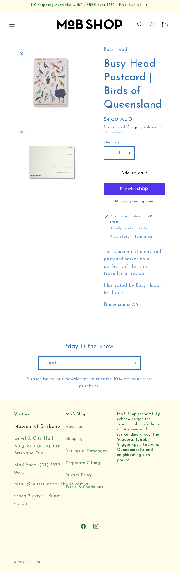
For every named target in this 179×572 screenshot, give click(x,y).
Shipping (135, 127)
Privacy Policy (78, 475)
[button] (12, 24)
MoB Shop (36, 562)
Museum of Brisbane (37, 426)
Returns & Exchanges (86, 451)
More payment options (134, 201)
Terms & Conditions (84, 487)
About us (74, 427)
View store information (131, 237)
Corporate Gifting (82, 463)
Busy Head (115, 49)
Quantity (112, 142)
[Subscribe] (134, 363)
